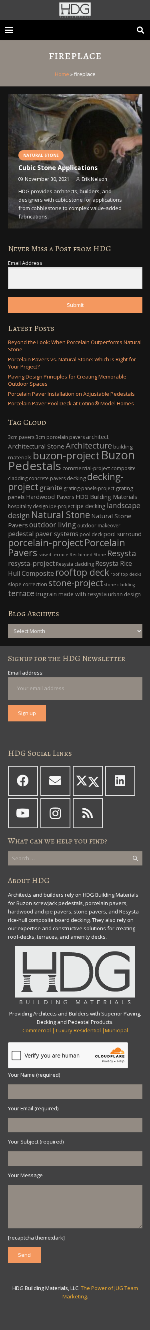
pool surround (123, 534)
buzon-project (66, 455)
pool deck (91, 534)
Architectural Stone (36, 446)
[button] (9, 30)
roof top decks (125, 574)
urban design (124, 594)
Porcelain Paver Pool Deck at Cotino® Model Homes (71, 403)
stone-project (75, 583)
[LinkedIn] (120, 781)
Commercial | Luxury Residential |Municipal (75, 1030)
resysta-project (31, 563)
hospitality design (28, 506)
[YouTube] (23, 813)
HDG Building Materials (106, 497)
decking (76, 478)
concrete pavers (47, 478)
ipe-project (61, 506)
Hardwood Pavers (50, 497)
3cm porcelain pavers (60, 437)
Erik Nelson (94, 179)
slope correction (27, 584)
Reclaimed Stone (88, 554)
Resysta (121, 553)
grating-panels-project (89, 488)
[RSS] (88, 813)
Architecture (89, 445)
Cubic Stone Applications (58, 167)
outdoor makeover (98, 525)
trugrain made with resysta (71, 594)
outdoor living (52, 524)
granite (51, 487)
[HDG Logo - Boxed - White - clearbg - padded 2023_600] (74, 10)
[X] (88, 781)
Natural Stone (60, 515)
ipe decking (91, 506)
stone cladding (119, 584)
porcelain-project (45, 542)
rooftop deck (82, 572)
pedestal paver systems (43, 533)
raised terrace (53, 554)
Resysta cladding (75, 564)
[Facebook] (23, 781)
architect (97, 437)
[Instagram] (55, 813)
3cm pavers (21, 437)
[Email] (55, 781)
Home (62, 74)
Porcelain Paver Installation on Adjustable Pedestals (71, 393)
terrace (21, 593)
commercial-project (86, 468)
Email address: (26, 672)
